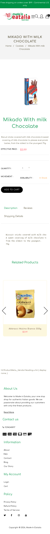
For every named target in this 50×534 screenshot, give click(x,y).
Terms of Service (12, 510)
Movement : (7, 177)
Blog (6, 462)
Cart (6, 486)
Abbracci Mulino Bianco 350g (25, 329)
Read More (9, 412)
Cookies (20, 46)
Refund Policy (10, 506)
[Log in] (41, 16)
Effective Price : (9, 149)
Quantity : (6, 169)
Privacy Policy (10, 502)
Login (6, 482)
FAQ (6, 454)
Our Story (8, 466)
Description (10, 208)
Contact (8, 458)
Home (8, 46)
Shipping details (13, 216)
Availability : (26, 178)
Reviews (28, 208)
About (7, 450)
